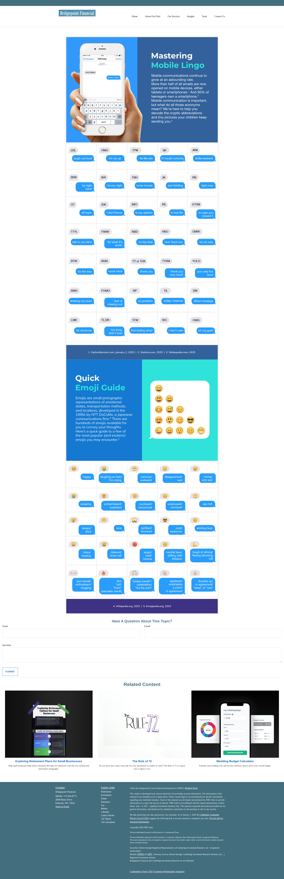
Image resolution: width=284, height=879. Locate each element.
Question (6, 645)
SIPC (150, 854)
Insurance (105, 802)
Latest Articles (107, 815)
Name (5, 626)
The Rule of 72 (142, 761)
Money (104, 808)
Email (147, 626)
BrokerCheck (191, 788)
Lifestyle (105, 812)
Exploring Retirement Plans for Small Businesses (48, 761)
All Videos (106, 818)
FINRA (141, 854)
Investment (106, 795)
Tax (103, 805)
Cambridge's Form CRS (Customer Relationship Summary (157, 871)
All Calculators (108, 822)
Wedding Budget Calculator (235, 761)
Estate (104, 798)
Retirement (106, 791)
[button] (152, 16)
